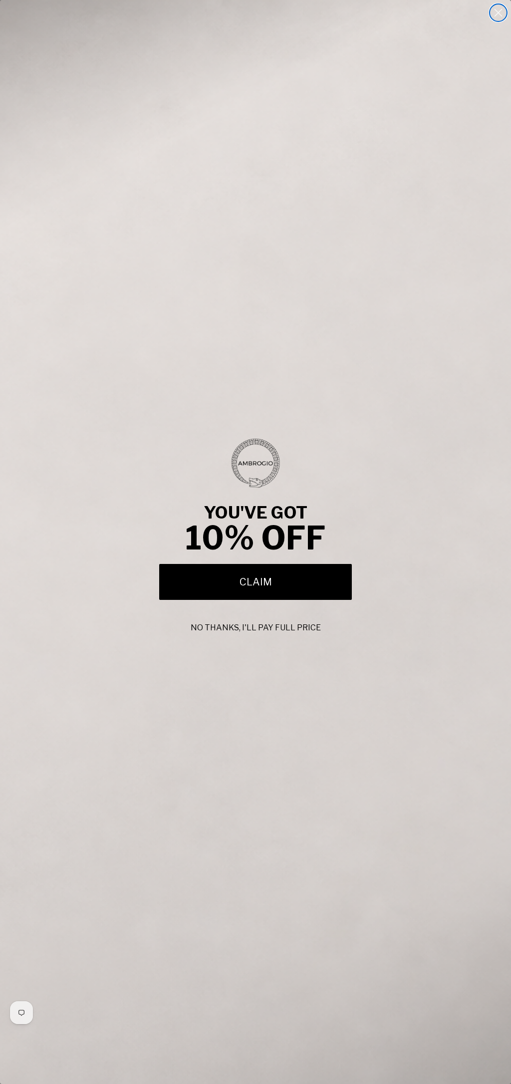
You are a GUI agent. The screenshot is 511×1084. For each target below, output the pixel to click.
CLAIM (256, 582)
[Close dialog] (498, 12)
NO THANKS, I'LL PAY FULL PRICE (256, 627)
